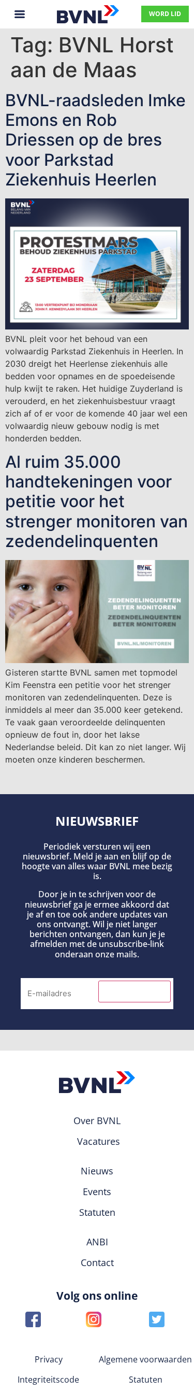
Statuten (145, 1379)
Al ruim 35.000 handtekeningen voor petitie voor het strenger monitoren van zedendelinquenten (96, 502)
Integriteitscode (48, 1379)
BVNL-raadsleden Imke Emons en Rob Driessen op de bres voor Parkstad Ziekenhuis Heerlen (95, 140)
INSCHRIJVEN (134, 991)
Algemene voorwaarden (145, 1359)
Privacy (49, 1359)
